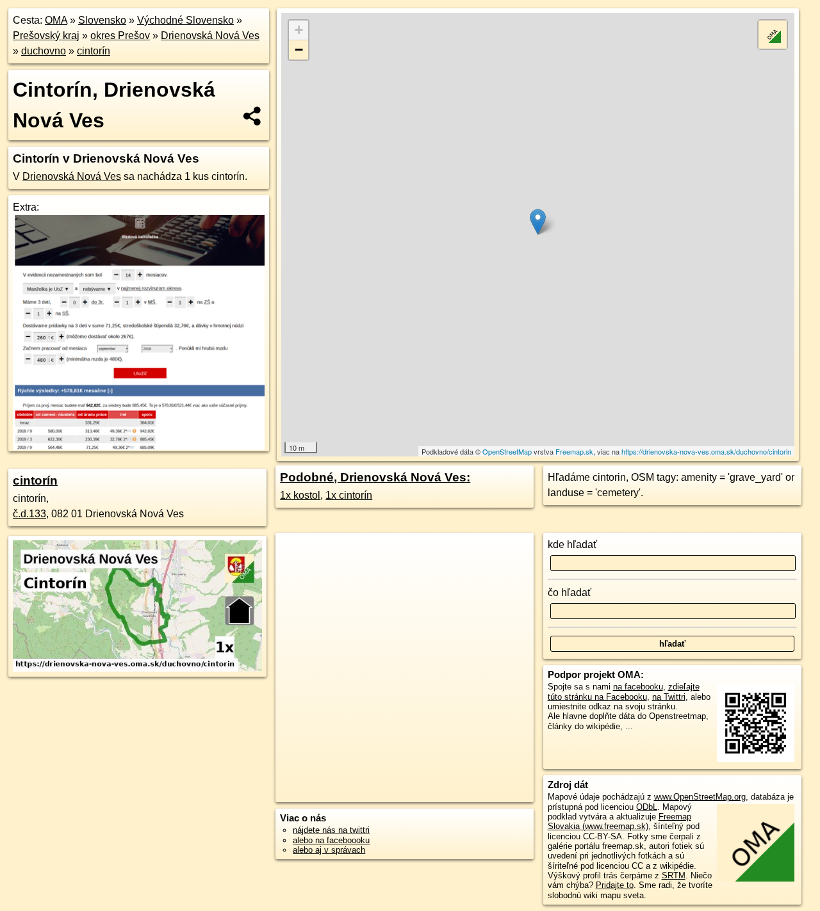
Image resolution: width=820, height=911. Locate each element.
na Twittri (668, 697)
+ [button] (299, 30)
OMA (56, 20)
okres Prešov (120, 35)
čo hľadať (569, 592)
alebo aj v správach (329, 850)
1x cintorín (348, 495)
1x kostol (300, 495)
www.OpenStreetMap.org (700, 797)
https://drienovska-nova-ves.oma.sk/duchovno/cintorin (706, 451)
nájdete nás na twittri (331, 830)
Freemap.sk (574, 451)
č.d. (29, 513)
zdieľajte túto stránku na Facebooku (624, 691)
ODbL (646, 807)
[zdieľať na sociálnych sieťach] (253, 116)
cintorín (93, 50)
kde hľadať (572, 544)
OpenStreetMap (507, 451)
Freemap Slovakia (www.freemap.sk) (619, 821)
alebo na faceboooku (331, 840)
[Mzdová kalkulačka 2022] (139, 446)
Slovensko (102, 20)
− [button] (299, 50)
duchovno (43, 50)
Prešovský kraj (46, 35)
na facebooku (638, 686)
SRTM (673, 875)
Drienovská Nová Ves (210, 35)
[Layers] (772, 34)
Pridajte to (615, 885)
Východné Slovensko (185, 20)
